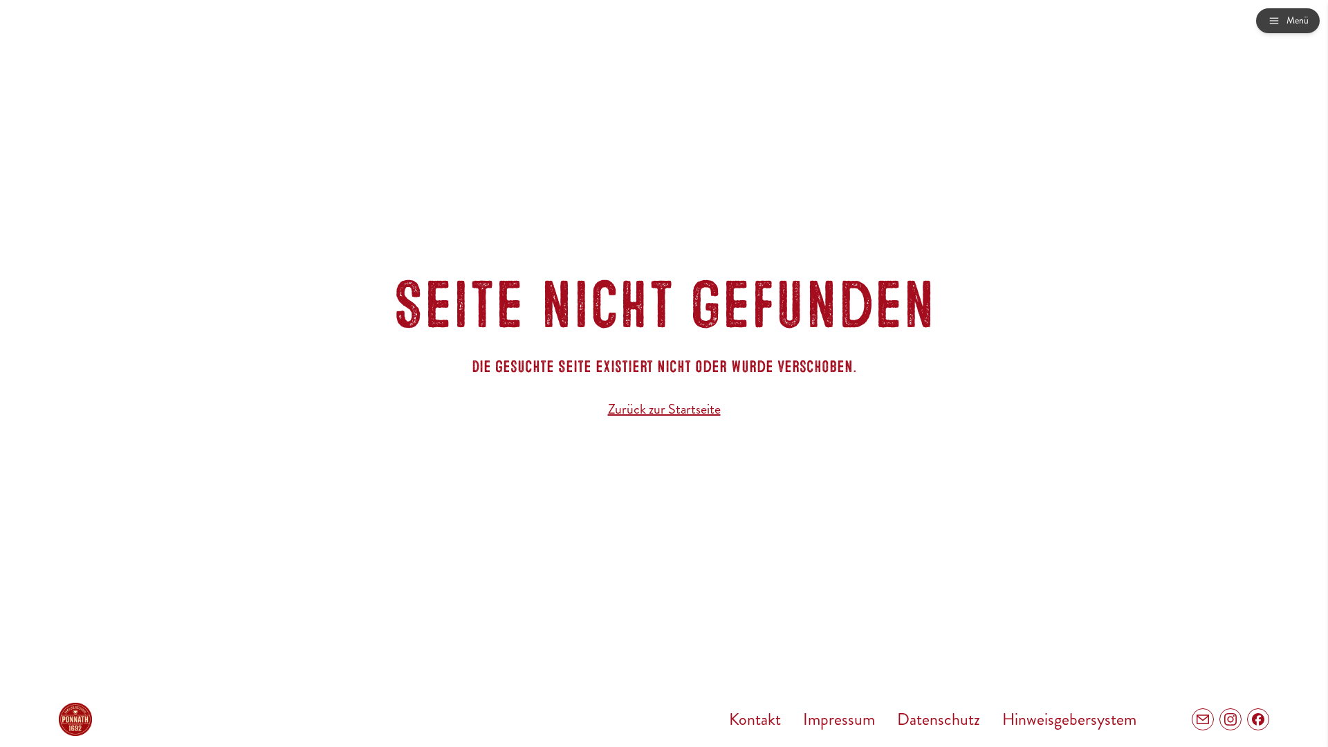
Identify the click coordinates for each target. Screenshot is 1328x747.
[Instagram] (1230, 719)
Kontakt (755, 719)
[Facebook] (1258, 719)
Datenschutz (938, 719)
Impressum (839, 719)
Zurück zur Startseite (664, 409)
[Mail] (1203, 719)
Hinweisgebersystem (1069, 719)
